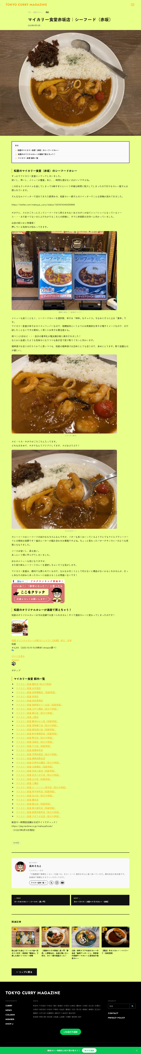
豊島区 (68, 1009)
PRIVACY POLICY (116, 1017)
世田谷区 (42, 1009)
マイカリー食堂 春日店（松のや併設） (35, 713)
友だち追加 (89, 1050)
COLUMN (10, 1014)
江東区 (85, 1005)
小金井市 (64, 1013)
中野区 (55, 1009)
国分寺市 (72, 1013)
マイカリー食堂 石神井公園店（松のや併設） (38, 762)
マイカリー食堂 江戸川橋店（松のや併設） (37, 708)
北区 (73, 1009)
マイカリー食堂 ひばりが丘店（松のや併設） (38, 816)
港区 (47, 12)
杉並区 (61, 1009)
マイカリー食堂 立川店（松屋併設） (34, 779)
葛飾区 (35, 1013)
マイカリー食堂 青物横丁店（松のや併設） (37, 725)
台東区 (72, 1005)
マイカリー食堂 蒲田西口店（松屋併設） (36, 729)
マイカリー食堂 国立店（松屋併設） (34, 803)
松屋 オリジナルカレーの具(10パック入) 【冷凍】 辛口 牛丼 (42, 640)
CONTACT (113, 1013)
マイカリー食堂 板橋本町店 (29, 750)
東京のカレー (38, 12)
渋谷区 (49, 1009)
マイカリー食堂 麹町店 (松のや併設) (33, 684)
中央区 (49, 1005)
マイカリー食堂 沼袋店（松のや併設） (35, 741)
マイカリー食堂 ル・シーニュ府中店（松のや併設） (41, 787)
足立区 (97, 1009)
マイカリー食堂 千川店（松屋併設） (34, 746)
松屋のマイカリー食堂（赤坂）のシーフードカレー (38, 150)
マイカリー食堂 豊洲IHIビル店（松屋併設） (37, 721)
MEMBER (10, 1019)
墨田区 (78, 1005)
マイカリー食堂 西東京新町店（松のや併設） (38, 812)
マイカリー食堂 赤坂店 (27, 696)
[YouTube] (62, 882)
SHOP (8, 1023)
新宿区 (60, 1005)
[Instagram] (57, 882)
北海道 (55, 1017)
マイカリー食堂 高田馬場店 (29, 700)
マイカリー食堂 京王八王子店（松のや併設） (38, 775)
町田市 (35, 1005)
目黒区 (97, 1005)
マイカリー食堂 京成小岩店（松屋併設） (36, 770)
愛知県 (74, 1017)
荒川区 (78, 1009)
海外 (79, 1017)
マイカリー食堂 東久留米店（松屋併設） (36, 808)
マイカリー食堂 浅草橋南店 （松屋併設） (36, 692)
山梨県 (61, 1017)
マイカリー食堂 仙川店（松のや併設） (35, 795)
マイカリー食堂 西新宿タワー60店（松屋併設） (39, 704)
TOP (29, 12)
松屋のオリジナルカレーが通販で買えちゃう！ (36, 154)
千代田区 (42, 1005)
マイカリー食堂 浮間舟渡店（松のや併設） (37, 754)
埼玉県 (49, 1017)
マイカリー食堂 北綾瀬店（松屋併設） (35, 766)
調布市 (57, 1013)
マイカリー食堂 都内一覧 (28, 158)
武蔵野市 (50, 1013)
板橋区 (85, 1009)
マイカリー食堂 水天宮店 (28, 688)
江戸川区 (42, 1013)
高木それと (35, 866)
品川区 (91, 1005)
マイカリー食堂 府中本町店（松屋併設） (36, 791)
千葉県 (68, 1017)
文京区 (66, 1005)
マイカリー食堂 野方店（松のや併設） (35, 737)
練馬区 (91, 1009)
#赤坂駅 (16, 843)
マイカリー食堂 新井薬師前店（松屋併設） (37, 733)
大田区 (35, 1009)
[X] (51, 882)
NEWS (9, 1010)
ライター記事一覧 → (38, 882)
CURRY (9, 1005)
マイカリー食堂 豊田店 (27, 799)
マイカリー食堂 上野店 (27, 717)
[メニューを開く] (132, 4)
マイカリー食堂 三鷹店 (27, 783)
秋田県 (35, 1017)
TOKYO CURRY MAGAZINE (33, 993)
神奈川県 (42, 1017)
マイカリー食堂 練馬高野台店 (30, 758)
